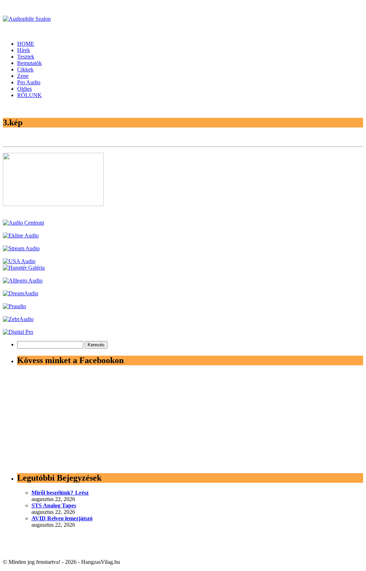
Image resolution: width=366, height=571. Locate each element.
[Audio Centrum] (23, 223)
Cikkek (25, 69)
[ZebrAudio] (18, 319)
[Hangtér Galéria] (24, 268)
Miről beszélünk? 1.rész (60, 493)
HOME (25, 44)
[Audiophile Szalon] (27, 19)
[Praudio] (14, 306)
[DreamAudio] (20, 293)
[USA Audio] (19, 261)
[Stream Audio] (21, 248)
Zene (23, 76)
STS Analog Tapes (53, 505)
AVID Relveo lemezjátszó (62, 518)
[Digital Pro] (18, 332)
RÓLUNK (29, 95)
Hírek (23, 50)
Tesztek (25, 57)
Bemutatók (29, 63)
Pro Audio (28, 82)
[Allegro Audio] (23, 280)
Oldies (24, 89)
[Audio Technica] (21, 235)
